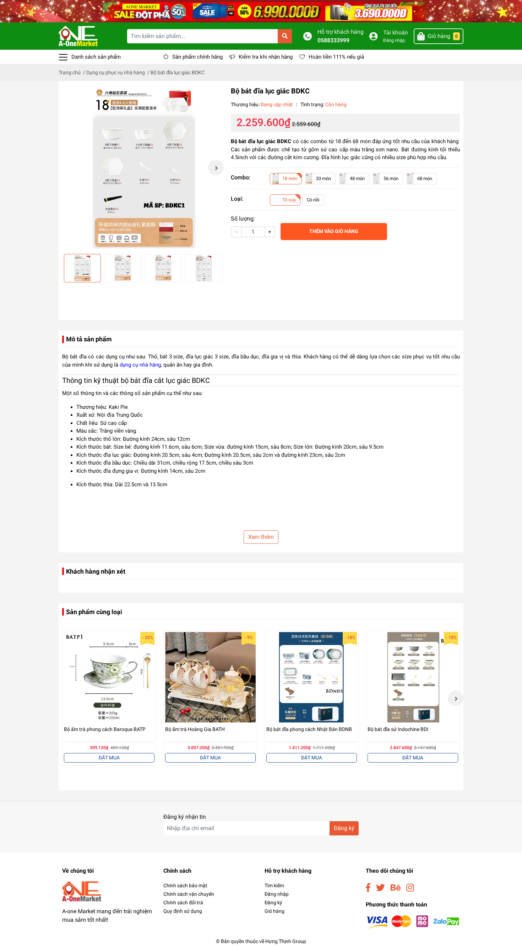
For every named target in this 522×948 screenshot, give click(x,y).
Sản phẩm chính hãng (197, 57)
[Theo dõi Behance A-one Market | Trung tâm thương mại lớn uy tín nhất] (396, 888)
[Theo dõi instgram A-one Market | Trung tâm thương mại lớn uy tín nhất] (410, 888)
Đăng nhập (394, 40)
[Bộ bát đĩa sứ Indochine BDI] (413, 677)
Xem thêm (261, 536)
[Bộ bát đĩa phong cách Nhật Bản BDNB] (311, 677)
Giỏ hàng (274, 911)
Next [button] (216, 167)
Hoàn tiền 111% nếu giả (336, 57)
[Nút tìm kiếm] (285, 36)
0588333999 (333, 40)
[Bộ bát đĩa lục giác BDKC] (143, 167)
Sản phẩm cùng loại (94, 612)
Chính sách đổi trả (183, 902)
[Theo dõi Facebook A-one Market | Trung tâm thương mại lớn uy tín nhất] (368, 888)
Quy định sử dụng (182, 911)
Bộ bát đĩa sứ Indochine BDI (398, 729)
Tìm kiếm (274, 885)
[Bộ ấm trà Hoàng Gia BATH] (210, 677)
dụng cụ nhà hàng (140, 365)
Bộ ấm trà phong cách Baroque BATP (105, 729)
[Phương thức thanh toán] (413, 921)
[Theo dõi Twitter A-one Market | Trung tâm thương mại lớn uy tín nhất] (380, 888)
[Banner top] (261, 10)
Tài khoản (395, 32)
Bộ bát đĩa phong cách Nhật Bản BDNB (309, 729)
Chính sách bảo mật (185, 885)
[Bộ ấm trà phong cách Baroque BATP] (109, 677)
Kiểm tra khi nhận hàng (266, 57)
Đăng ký (344, 828)
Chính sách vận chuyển (188, 894)
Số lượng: (243, 218)
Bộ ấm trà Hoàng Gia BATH (195, 729)
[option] (143, 167)
